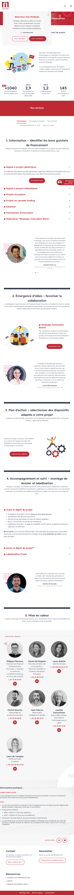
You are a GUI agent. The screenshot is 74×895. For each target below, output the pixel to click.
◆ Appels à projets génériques (20, 167)
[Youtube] (64, 840)
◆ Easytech (10, 206)
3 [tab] (38, 272)
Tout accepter (37, 38)
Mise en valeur (48, 125)
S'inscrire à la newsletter (52, 860)
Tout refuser (19, 38)
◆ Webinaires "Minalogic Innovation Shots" (27, 218)
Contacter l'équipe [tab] (12, 636)
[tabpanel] (37, 253)
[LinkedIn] (59, 840)
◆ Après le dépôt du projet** (19, 548)
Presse (9, 881)
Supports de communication (18, 877)
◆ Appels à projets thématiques (20, 188)
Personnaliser (28, 32)
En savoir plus (37, 180)
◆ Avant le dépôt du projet (18, 509)
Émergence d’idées (36, 121)
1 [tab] (35, 272)
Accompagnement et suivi (30, 125)
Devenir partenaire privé (17, 884)
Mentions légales (37, 893)
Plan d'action (52, 121)
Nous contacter (14, 862)
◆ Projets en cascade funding (19, 200)
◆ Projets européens (15, 194)
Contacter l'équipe (19, 454)
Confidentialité (50, 893)
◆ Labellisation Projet (15, 554)
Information (21, 121)
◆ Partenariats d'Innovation (18, 212)
